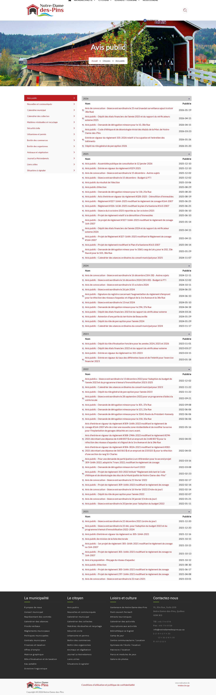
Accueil (95, 61)
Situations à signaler (36, 170)
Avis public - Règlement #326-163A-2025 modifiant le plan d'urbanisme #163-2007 (127, 205)
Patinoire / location (120, 649)
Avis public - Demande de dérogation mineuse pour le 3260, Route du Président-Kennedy (129, 414)
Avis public (32, 98)
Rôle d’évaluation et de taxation (40, 659)
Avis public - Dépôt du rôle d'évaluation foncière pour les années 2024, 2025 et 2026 (127, 343)
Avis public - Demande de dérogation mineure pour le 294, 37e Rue (118, 307)
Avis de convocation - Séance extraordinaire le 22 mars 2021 (115, 578)
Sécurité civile (33, 128)
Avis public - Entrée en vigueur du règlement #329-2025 (113, 168)
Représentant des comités (37, 616)
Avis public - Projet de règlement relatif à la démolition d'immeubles (119, 215)
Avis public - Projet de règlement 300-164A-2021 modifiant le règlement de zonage (127, 569)
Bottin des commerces (37, 140)
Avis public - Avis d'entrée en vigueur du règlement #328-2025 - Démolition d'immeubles (129, 196)
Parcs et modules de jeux (123, 654)
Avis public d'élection (95, 187)
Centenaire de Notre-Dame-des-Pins (128, 607)
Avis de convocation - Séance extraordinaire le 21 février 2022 (116, 480)
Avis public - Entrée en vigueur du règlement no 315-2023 (113, 352)
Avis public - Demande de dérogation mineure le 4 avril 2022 (115, 467)
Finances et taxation (34, 645)
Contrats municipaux (35, 640)
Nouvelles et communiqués (39, 104)
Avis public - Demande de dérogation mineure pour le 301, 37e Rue (118, 404)
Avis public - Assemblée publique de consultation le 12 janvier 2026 (118, 163)
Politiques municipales (36, 635)
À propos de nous (33, 607)
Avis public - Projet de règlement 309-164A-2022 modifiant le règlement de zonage (127, 484)
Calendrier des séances (36, 621)
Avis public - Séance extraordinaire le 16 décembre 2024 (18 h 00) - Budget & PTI (125, 280)
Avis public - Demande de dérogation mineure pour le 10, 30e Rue (117, 124)
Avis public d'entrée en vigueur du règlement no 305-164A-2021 (117, 534)
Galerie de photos (119, 659)
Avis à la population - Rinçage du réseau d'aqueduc (110, 560)
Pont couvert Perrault (121, 612)
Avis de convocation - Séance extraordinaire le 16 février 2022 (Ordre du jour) (124, 489)
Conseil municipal (33, 612)
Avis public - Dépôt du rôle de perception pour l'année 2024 (114, 321)
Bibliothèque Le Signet (122, 631)
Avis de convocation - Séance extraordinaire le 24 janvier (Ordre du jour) (121, 498)
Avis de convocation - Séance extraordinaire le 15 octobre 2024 (117, 284)
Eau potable (30, 663)
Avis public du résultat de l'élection (102, 182)
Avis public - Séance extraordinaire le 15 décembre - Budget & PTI (118, 177)
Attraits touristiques (121, 616)
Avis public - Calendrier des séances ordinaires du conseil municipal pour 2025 (124, 257)
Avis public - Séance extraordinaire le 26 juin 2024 (110, 289)
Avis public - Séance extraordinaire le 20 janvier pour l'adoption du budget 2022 (124, 503)
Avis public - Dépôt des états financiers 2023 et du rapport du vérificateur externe (126, 311)
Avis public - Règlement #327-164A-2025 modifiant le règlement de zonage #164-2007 (129, 201)
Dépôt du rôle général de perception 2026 (106, 145)
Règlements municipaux (37, 631)
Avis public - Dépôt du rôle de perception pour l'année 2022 (114, 494)
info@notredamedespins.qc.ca (168, 629)
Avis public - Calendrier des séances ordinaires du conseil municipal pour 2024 (124, 325)
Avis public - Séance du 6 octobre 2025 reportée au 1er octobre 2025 (119, 210)
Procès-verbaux (32, 626)
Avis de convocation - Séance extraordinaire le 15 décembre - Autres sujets (122, 172)
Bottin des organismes (37, 146)
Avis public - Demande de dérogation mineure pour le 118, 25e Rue (118, 191)
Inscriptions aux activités (123, 626)
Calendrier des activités (122, 621)
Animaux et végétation (37, 152)
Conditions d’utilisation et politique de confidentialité (108, 684)
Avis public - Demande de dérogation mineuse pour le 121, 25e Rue (118, 409)
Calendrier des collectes (38, 116)
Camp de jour (117, 635)
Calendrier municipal (36, 110)
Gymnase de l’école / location (125, 645)
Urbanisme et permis (36, 134)
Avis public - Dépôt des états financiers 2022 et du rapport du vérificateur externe (126, 348)
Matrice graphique (33, 654)
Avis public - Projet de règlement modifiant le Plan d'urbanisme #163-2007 (122, 244)
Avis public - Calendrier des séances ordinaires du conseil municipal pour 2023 (124, 387)
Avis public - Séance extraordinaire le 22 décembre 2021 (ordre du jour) (120, 521)
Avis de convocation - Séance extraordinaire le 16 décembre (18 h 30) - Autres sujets (127, 275)
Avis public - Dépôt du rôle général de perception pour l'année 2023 (118, 391)
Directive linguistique (35, 668)
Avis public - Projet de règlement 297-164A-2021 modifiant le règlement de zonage (127, 574)
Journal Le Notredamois (38, 158)
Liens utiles (32, 164)
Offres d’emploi (32, 649)
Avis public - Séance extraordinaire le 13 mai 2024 (110, 302)
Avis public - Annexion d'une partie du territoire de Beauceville (116, 316)
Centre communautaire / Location (127, 640)
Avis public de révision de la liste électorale (106, 538)
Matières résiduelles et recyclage (42, 122)
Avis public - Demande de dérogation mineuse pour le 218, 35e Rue (118, 418)
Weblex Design (184, 685)
